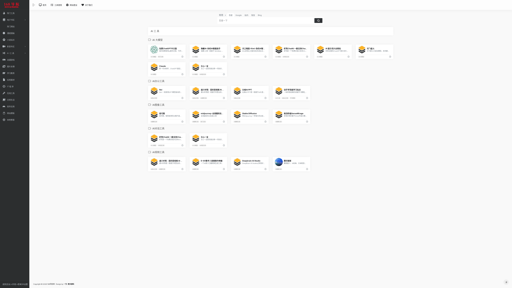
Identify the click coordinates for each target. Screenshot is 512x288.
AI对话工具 (286, 56)
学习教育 (292, 98)
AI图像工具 (154, 121)
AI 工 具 (278, 98)
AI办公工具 (154, 98)
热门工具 (160, 56)
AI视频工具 (204, 98)
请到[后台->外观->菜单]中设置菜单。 (15, 285)
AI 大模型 (153, 56)
